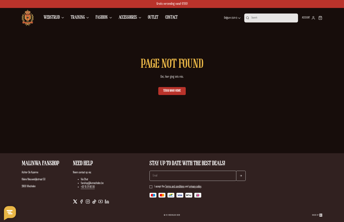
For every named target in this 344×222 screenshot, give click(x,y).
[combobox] (232, 18)
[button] (54, 18)
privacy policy (195, 186)
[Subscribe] (241, 176)
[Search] (247, 18)
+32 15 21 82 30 (88, 187)
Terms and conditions (175, 186)
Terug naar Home (172, 90)
